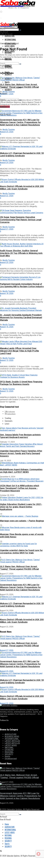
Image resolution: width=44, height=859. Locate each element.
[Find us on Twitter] (1, 18)
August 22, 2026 (6, 196)
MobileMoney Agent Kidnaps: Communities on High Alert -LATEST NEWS (21, 470)
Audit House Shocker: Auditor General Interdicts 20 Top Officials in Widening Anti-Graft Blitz (21, 253)
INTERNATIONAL (12, 739)
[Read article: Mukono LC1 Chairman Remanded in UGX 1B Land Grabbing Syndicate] (22, 147)
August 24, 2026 (6, 162)
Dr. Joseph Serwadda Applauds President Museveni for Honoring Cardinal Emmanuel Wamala (21, 317)
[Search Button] (20, 814)
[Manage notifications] (38, 854)
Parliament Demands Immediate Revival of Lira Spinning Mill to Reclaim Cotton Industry (22, 285)
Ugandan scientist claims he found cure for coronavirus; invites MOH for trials (21, 551)
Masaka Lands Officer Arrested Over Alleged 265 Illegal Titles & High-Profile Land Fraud (19, 351)
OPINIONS (9, 750)
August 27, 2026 (6, 94)
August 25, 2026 (6, 132)
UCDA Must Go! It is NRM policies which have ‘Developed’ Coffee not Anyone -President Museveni (19, 488)
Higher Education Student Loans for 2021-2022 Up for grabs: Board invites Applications (21, 507)
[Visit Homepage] (17, 6)
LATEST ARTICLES (12, 741)
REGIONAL (8, 66)
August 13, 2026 (6, 360)
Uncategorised (11, 758)
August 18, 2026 (6, 293)
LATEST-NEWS (10, 51)
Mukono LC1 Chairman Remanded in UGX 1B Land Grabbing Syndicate (22, 154)
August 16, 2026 (6, 327)
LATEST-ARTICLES (12, 743)
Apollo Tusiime (8, 91)
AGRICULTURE (10, 36)
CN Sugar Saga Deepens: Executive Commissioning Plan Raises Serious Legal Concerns (20, 220)
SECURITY (8, 89)
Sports (7, 82)
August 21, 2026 (6, 229)
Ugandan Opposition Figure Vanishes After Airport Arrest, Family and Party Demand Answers (21, 453)
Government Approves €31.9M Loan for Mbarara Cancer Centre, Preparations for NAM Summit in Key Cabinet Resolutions (20, 122)
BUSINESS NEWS (12, 736)
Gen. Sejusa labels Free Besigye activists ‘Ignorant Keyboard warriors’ (20, 436)
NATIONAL (8, 59)
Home (2, 43)
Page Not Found (12, 43)
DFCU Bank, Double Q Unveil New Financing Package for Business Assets (21, 383)
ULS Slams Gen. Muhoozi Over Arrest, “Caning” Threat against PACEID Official (19, 85)
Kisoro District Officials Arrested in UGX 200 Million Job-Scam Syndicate (22, 187)
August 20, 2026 (6, 262)
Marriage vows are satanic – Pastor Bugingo (22, 521)
